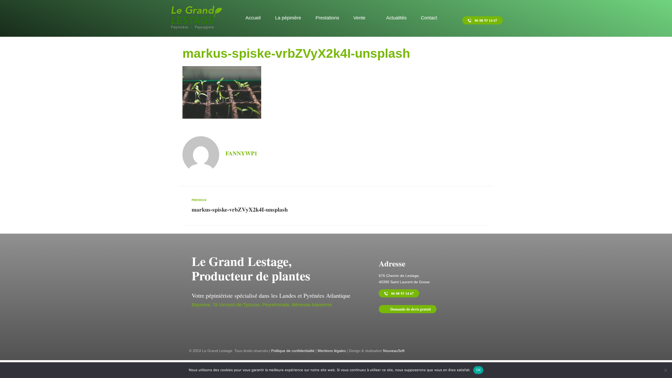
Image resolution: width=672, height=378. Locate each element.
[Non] (665, 370)
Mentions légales (332, 351)
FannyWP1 (241, 153)
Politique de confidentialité (292, 351)
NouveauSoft (394, 351)
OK (478, 370)
